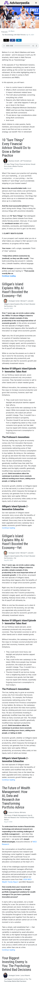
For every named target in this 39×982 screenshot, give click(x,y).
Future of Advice (13, 812)
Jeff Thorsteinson (25, 161)
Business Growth (13, 161)
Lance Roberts (25, 975)
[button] (6, 40)
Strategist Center (14, 301)
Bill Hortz (23, 812)
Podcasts (4, 32)
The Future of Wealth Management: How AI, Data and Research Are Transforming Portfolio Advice (19, 817)
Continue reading (9, 276)
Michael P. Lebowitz (27, 301)
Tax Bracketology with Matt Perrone (14, 34)
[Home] (16, 2)
